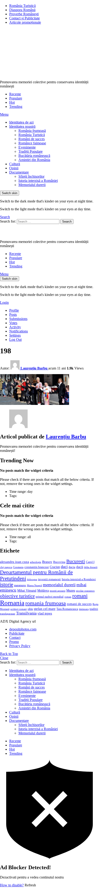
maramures (20, 585)
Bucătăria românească (34, 156)
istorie (6, 584)
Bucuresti (75, 561)
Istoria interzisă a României (38, 181)
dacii (79, 567)
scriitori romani (18, 609)
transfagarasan (7, 613)
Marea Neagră (34, 585)
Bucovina (59, 562)
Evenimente (27, 147)
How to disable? (12, 885)
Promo (14, 642)
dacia (72, 567)
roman (67, 596)
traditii (94, 609)
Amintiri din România (34, 160)
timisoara (84, 609)
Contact (14, 638)
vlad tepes (45, 613)
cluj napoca (6, 567)
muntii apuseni (57, 591)
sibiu (30, 609)
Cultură (14, 164)
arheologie (35, 562)
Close (4, 658)
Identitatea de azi (21, 122)
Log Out (15, 339)
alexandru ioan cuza (14, 562)
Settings (15, 335)
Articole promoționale (25, 22)
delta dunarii (90, 567)
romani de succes (79, 604)
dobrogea (32, 579)
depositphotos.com (22, 629)
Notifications (18, 331)
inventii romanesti (49, 579)
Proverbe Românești (24, 14)
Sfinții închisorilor (31, 176)
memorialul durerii (59, 584)
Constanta (18, 567)
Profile (14, 310)
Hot (12, 102)
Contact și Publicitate (24, 18)
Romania (12, 602)
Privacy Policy (19, 646)
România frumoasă (32, 131)
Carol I (90, 562)
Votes (13, 323)
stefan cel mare (44, 609)
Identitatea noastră (22, 126)
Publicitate (16, 633)
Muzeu (70, 590)
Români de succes (31, 139)
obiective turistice (17, 596)
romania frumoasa (45, 603)
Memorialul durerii (32, 185)
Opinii (13, 168)
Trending (15, 107)
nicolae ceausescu (85, 590)
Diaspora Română (22, 10)
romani (79, 596)
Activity (15, 327)
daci (64, 566)
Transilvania (26, 613)
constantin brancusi (36, 567)
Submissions (18, 319)
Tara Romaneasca (67, 609)
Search (67, 221)
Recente (15, 94)
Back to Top (9, 654)
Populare (15, 98)
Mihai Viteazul (26, 590)
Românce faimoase (32, 143)
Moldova (43, 590)
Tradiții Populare (30, 151)
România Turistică (22, 6)
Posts (13, 315)
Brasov (47, 562)
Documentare (19, 172)
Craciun (55, 567)
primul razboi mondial (50, 596)
